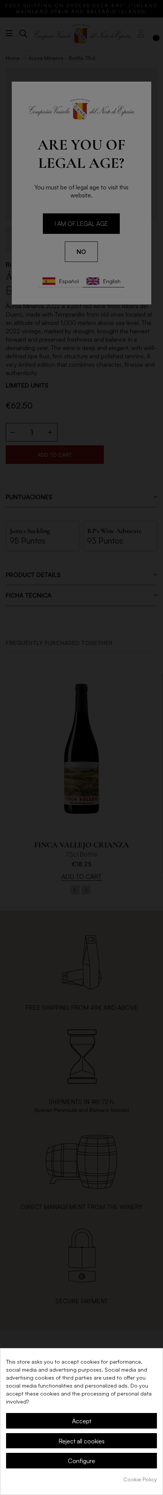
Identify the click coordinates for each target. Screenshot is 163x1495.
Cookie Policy (140, 1479)
